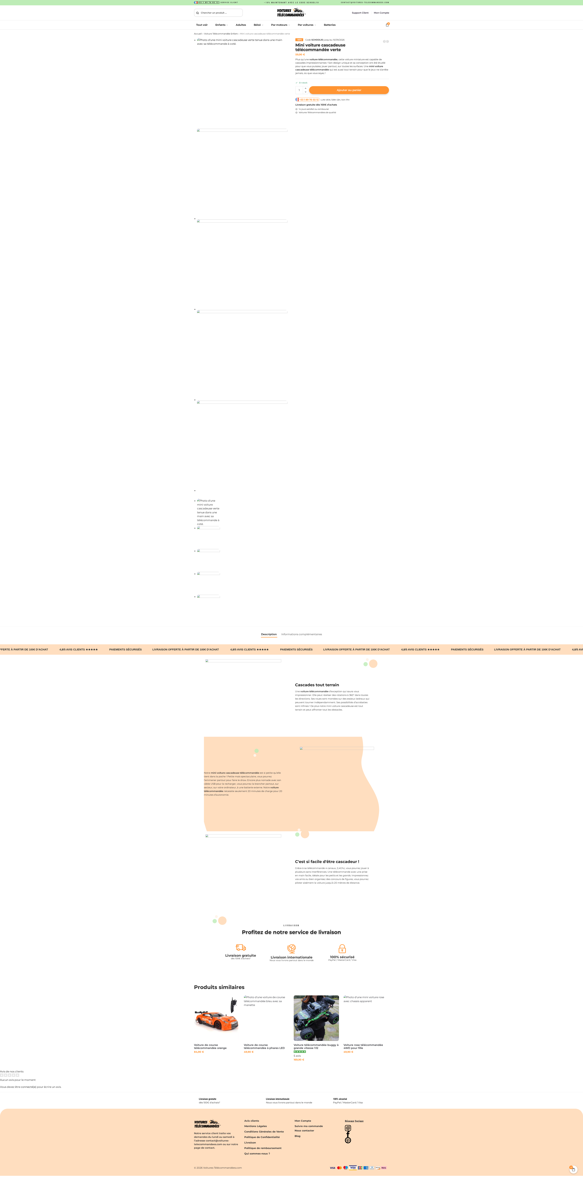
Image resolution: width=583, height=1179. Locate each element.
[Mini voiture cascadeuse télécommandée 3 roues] (387, 41)
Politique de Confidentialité (262, 1137)
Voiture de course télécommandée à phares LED (264, 1046)
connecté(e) (28, 1086)
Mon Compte (381, 12)
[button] (305, 88)
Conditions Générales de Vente (264, 1131)
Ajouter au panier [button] (217, 1058)
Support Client (360, 12)
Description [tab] (269, 634)
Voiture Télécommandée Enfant (221, 33)
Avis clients (251, 1120)
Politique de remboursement (263, 1148)
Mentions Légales (255, 1126)
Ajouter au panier (349, 90)
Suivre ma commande (309, 1126)
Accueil (198, 33)
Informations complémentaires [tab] (301, 634)
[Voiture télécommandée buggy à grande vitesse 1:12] (316, 1018)
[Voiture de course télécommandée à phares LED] (266, 1018)
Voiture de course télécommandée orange (210, 1046)
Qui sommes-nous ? (257, 1153)
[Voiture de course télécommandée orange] (216, 1018)
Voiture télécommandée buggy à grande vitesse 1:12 (316, 1046)
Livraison (250, 1142)
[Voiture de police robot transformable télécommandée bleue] (384, 41)
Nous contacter (304, 1130)
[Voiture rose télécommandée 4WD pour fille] (366, 1018)
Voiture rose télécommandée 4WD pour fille (363, 1046)
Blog (297, 1136)
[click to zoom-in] (242, 83)
